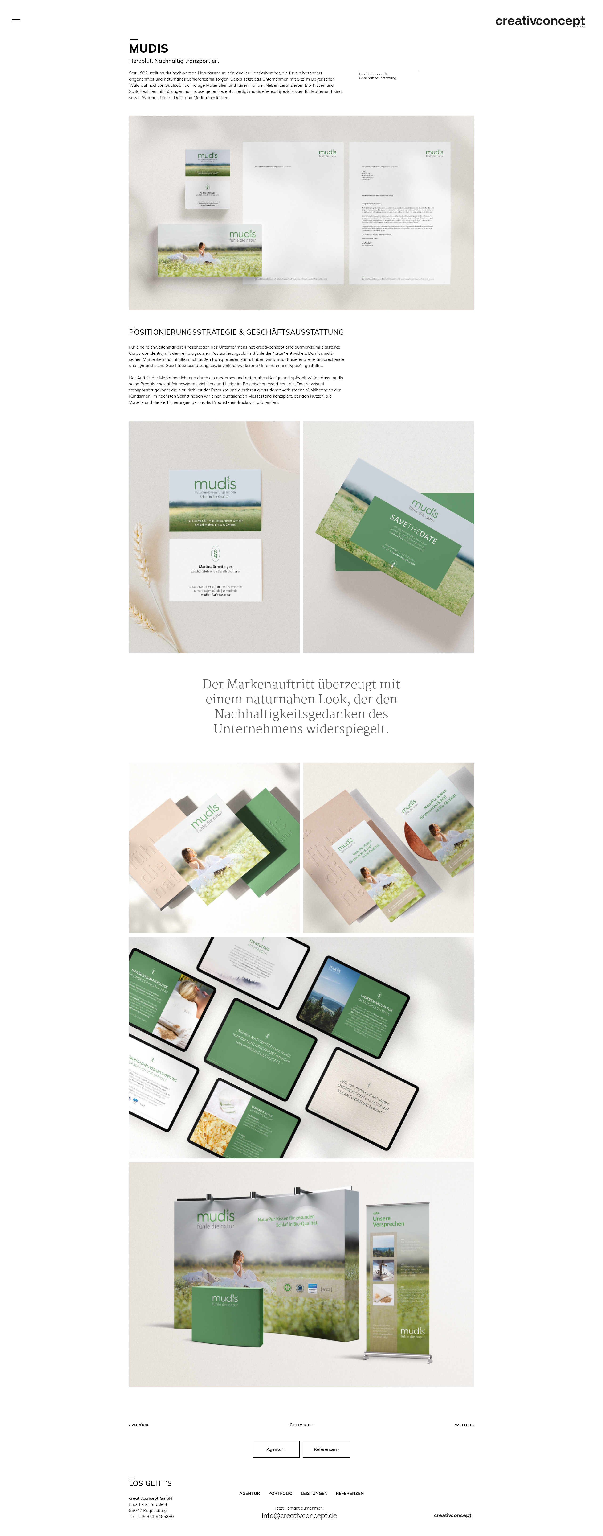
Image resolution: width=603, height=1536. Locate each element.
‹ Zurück (139, 1425)
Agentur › (276, 1449)
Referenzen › (326, 1449)
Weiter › (464, 1425)
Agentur (249, 1493)
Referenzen (350, 1493)
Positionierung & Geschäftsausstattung (377, 76)
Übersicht (302, 1425)
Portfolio (280, 1493)
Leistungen (314, 1493)
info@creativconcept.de (299, 1515)
